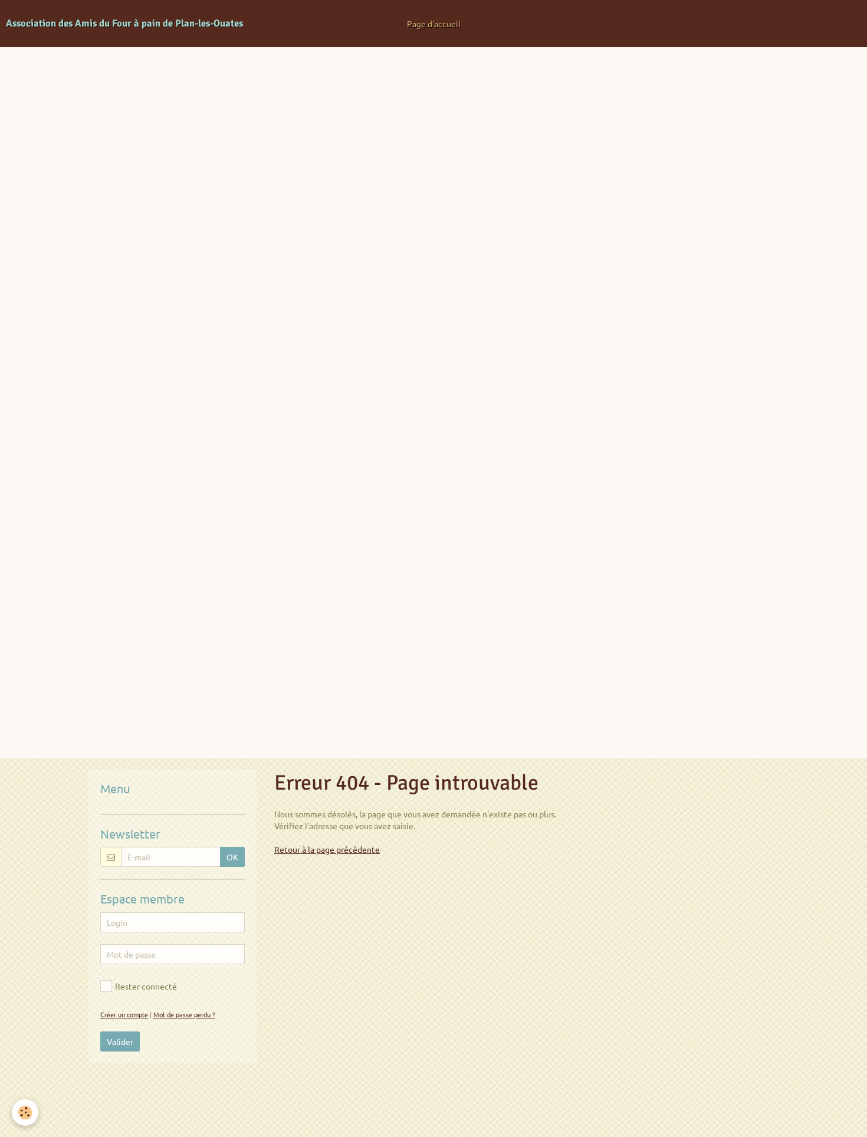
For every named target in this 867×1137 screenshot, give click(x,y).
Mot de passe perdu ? (184, 1014)
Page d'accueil (434, 23)
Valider (120, 1041)
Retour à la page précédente (327, 849)
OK (232, 857)
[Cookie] (25, 1112)
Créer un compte (124, 1014)
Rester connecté (146, 986)
